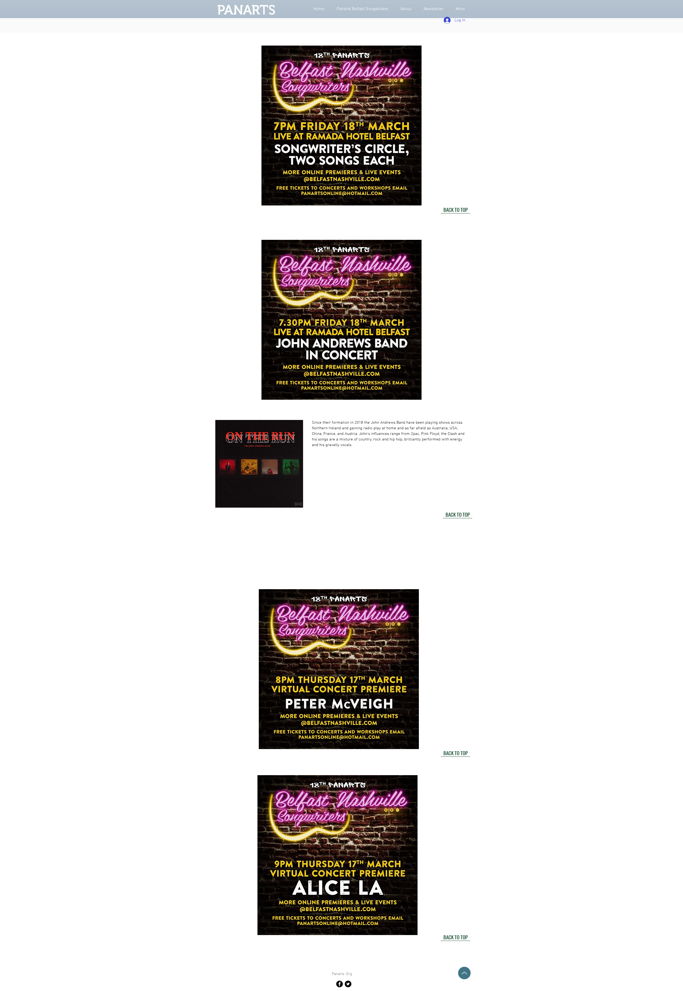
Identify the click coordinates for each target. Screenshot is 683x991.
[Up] (464, 973)
